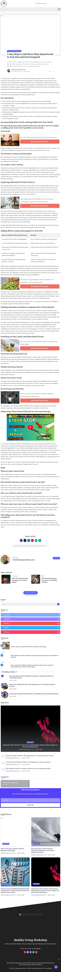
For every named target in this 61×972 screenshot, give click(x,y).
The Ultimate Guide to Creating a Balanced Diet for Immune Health (28, 768)
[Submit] (58, 604)
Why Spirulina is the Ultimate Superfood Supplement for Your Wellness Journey (34, 656)
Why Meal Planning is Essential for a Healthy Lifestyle (49, 580)
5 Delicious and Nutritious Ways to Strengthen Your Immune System (33, 694)
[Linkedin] (50, 4)
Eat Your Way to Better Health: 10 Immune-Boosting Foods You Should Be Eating (31, 677)
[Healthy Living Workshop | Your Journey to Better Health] (4, 3)
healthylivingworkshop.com (18, 69)
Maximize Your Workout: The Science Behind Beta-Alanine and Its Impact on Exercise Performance (30, 746)
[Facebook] (52, 4)
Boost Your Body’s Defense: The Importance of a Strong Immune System (32, 685)
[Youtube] (59, 4)
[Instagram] (54, 4)
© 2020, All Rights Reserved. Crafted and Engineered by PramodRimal (30, 968)
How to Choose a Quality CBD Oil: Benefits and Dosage (29, 646)
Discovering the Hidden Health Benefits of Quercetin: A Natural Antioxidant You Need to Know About (32, 666)
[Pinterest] (57, 4)
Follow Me (56, 558)
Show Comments (30, 592)
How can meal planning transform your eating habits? (20, 580)
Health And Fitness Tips (10, 782)
